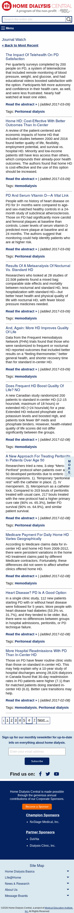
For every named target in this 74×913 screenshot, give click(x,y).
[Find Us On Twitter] (48, 774)
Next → (43, 720)
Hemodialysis (26, 186)
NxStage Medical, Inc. (44, 821)
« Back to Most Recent (20, 45)
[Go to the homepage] (37, 5)
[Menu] (3, 28)
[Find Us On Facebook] (40, 774)
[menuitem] (37, 871)
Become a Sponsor (37, 806)
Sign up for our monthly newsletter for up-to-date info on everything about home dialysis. (37, 740)
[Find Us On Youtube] (56, 774)
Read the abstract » (21, 104)
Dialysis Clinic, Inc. (42, 845)
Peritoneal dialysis (30, 111)
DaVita (34, 839)
